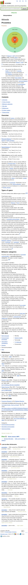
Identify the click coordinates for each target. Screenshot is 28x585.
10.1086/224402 (7, 390)
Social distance (6, 147)
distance (10, 74)
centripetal (16, 242)
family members (10, 140)
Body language (5, 335)
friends (3, 140)
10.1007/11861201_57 (20, 418)
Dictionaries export (3, 534)
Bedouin (13, 202)
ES (23, 1)
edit (15, 420)
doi (2, 385)
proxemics (4, 447)
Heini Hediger (18, 77)
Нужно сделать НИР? (13, 436)
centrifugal (7, 242)
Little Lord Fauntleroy (20, 438)
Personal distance (6, 139)
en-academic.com (6, 2)
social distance (21, 84)
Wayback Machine (19, 401)
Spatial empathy (19, 338)
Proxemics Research (7, 401)
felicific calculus (7, 187)
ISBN (10, 356)
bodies (7, 71)
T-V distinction (18, 342)
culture (13, 178)
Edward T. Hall (10, 55)
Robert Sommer (5, 387)
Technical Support (8, 531)
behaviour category (6, 240)
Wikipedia (14, 12)
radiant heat (4, 318)
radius (16, 57)
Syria (18, 202)
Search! (25, 8)
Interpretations (7, 15)
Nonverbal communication (8, 426)
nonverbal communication (13, 219)
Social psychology (6, 428)
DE (20, 1)
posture (12, 118)
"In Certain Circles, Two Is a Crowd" (10, 405)
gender (25, 178)
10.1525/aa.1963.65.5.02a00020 (11, 385)
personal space (12, 163)
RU (17, 1)
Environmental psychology (8, 424)
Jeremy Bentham (17, 184)
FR (25, 1)
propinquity (12, 182)
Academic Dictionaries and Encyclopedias (13, 6)
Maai (3, 349)
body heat (22, 313)
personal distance (23, 81)
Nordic (11, 168)
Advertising (14, 531)
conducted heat (17, 316)
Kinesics (4, 345)
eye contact (23, 305)
